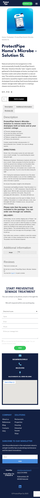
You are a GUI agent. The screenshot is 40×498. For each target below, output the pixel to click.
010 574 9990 (20, 368)
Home (4, 37)
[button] (36, 3)
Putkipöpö (10, 37)
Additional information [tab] (24, 107)
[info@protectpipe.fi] (20, 355)
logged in (13, 273)
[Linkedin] (20, 486)
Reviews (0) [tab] (9, 111)
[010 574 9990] (20, 364)
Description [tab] (9, 107)
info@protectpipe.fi (20, 359)
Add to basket (19, 99)
